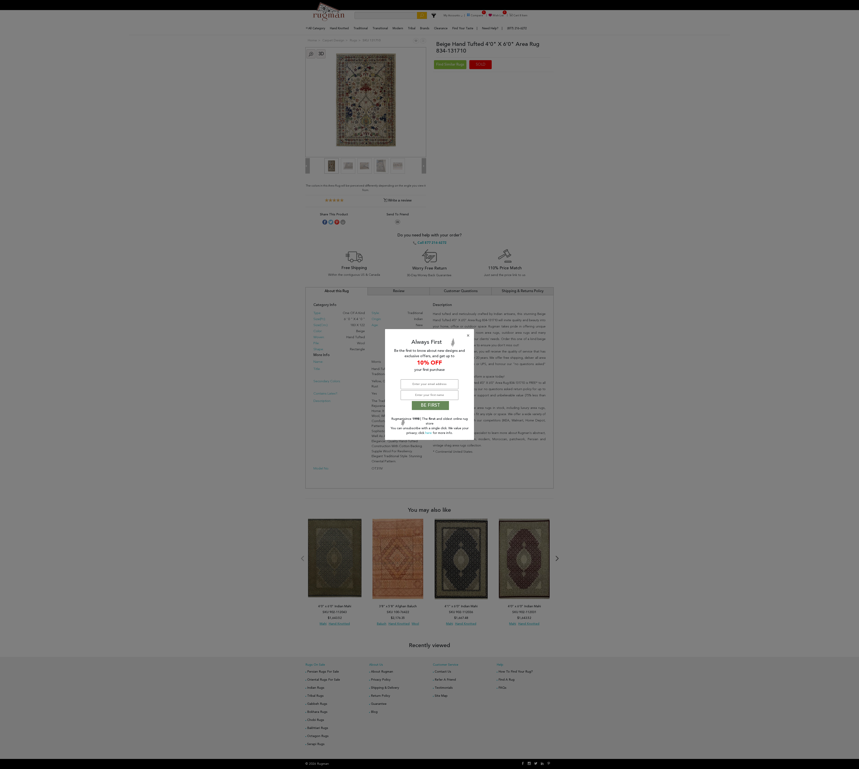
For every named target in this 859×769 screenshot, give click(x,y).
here (429, 433)
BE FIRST (430, 405)
